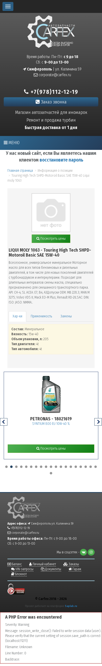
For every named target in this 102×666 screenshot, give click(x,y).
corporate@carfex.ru (54, 74)
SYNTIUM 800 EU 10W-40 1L (51, 424)
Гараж (76, 569)
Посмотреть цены (53, 238)
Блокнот (20, 574)
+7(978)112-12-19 (53, 91)
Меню (13, 142)
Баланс (16, 564)
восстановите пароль (61, 160)
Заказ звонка (53, 102)
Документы (52, 569)
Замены (66, 316)
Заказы (73, 564)
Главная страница (20, 170)
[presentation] (3, 422)
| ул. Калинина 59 (53, 69)
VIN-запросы (24, 569)
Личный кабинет (44, 564)
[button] (6, 466)
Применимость (41, 316)
